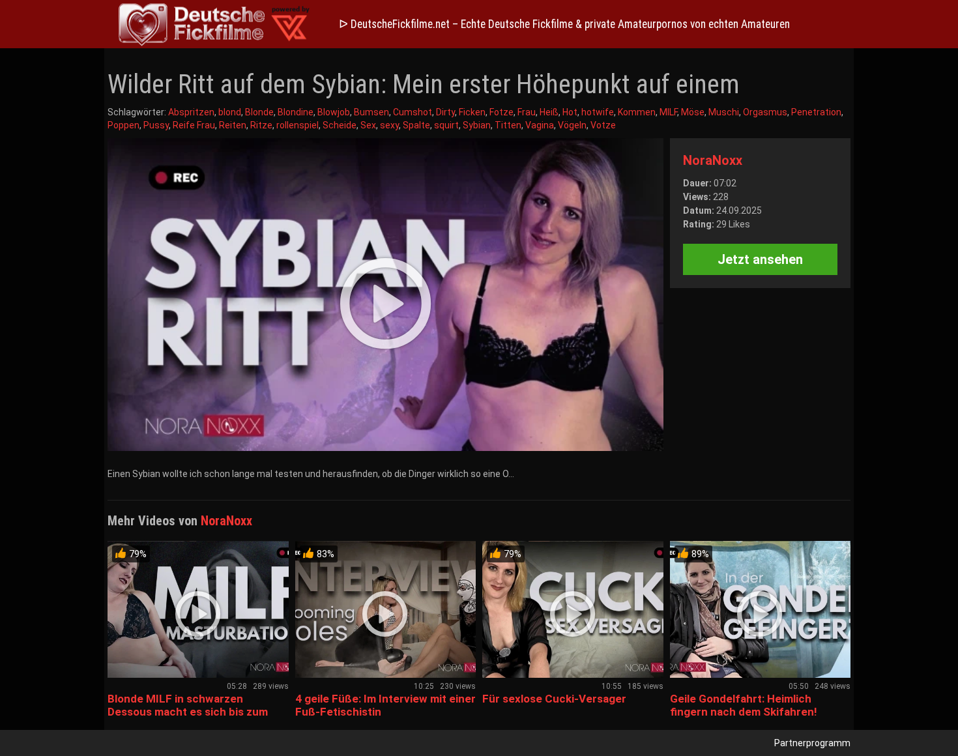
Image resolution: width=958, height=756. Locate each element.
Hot (569, 112)
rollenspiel (297, 125)
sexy (389, 125)
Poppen (123, 125)
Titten (508, 125)
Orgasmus (765, 112)
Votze (603, 125)
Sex (368, 125)
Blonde (259, 112)
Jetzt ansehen (760, 259)
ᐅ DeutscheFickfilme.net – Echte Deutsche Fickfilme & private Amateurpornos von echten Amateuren (564, 24)
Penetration (816, 112)
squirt (446, 125)
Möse (692, 112)
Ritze (261, 125)
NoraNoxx (712, 160)
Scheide (339, 125)
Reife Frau (194, 125)
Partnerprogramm (812, 743)
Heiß (549, 112)
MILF (668, 112)
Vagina (539, 125)
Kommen (637, 112)
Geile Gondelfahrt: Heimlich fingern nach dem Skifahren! (743, 705)
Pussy (156, 125)
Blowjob (333, 112)
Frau (526, 112)
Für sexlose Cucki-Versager (554, 698)
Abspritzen (191, 112)
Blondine (295, 112)
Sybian (477, 125)
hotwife (597, 112)
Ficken (472, 112)
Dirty (445, 112)
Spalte (416, 125)
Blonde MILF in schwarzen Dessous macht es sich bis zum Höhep (188, 711)
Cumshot (412, 112)
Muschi (723, 112)
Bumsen (371, 112)
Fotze (501, 112)
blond (229, 112)
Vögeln (572, 125)
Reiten (232, 125)
